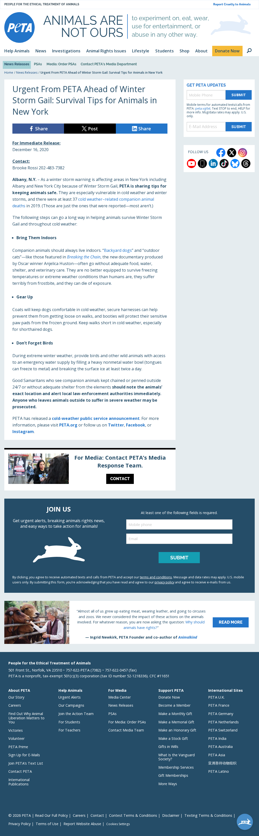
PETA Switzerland (223, 730)
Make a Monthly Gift (175, 713)
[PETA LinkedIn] (213, 163)
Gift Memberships (173, 775)
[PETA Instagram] (242, 152)
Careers (14, 705)
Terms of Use (47, 823)
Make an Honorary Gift (177, 730)
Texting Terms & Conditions (208, 815)
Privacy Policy (19, 823)
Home (8, 72)
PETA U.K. (216, 697)
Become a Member (174, 705)
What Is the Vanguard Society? (176, 757)
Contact (97, 815)
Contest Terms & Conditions (133, 815)
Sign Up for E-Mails (24, 754)
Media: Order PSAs (61, 64)
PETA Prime (18, 746)
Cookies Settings (118, 824)
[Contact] (90, 470)
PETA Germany (220, 713)
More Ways (167, 783)
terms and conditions (156, 577)
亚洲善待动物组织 (222, 763)
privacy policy (164, 582)
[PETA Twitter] (231, 152)
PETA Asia (216, 754)
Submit (238, 94)
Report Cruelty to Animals (232, 4)
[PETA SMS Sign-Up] (202, 163)
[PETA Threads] (245, 163)
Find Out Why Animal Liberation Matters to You (26, 717)
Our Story (16, 697)
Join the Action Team (76, 713)
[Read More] (129, 622)
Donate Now (169, 697)
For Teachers (69, 730)
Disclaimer (170, 815)
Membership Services (176, 767)
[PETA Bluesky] (235, 163)
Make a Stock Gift (173, 738)
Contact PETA (20, 771)
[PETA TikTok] (224, 163)
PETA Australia (220, 746)
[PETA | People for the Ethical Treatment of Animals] (19, 27)
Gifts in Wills (168, 746)
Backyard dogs (118, 250)
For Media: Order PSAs (127, 722)
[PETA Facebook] (220, 152)
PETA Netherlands (223, 722)
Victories (15, 730)
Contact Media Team (126, 730)
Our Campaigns (71, 705)
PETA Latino (218, 771)
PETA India (217, 738)
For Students (69, 722)
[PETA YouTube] (191, 163)
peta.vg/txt (202, 108)
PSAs (38, 64)
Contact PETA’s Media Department (109, 64)
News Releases (16, 64)
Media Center (119, 697)
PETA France (218, 705)
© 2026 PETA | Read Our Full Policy (38, 815)
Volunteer (16, 738)
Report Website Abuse (82, 823)
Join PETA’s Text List (25, 763)
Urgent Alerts (69, 697)
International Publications (19, 781)
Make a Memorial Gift (176, 722)
